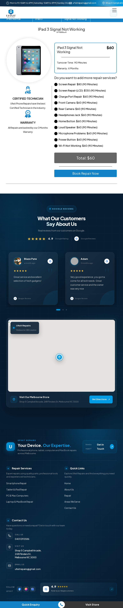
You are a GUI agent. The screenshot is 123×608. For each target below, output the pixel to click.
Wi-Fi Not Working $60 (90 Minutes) (81, 145)
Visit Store (92, 604)
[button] (56, 309)
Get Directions (101, 399)
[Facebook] (19, 589)
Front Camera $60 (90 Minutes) (78, 102)
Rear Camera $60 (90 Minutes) (77, 109)
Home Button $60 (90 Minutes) (78, 121)
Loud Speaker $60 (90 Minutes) (78, 127)
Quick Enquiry (31, 604)
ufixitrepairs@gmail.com (84, 3)
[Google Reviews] (32, 589)
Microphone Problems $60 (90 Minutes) (83, 133)
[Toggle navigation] (113, 13)
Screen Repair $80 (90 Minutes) (78, 84)
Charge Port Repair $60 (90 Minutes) (81, 96)
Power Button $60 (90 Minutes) (78, 139)
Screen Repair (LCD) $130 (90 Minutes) (82, 90)
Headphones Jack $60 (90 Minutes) (80, 115)
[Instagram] (26, 589)
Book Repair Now (85, 173)
